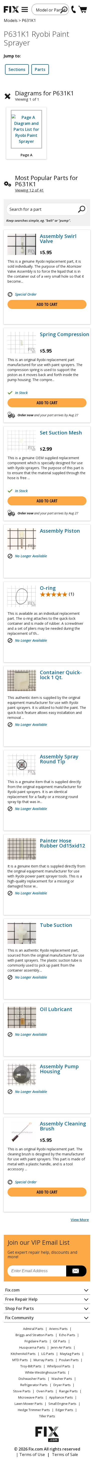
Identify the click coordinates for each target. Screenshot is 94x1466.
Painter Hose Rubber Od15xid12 (62, 843)
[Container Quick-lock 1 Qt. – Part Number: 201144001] (22, 680)
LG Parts (47, 1353)
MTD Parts (20, 1360)
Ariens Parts (58, 1328)
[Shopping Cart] (82, 9)
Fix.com (12, 1290)
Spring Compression (64, 334)
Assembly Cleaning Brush (63, 1126)
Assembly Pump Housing (59, 1069)
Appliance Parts (61, 1397)
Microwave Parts (30, 1397)
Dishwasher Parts (32, 1378)
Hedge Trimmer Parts (34, 1410)
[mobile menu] (25, 9)
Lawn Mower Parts (29, 1403)
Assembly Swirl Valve (58, 239)
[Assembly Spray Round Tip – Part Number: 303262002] (22, 764)
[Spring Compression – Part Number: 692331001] (22, 342)
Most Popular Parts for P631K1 (46, 181)
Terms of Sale (65, 1454)
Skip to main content (47, 13)
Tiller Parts (47, 1416)
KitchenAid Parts (23, 1353)
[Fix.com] (11, 9)
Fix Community (19, 1317)
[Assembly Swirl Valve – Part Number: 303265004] (22, 244)
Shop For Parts (19, 1308)
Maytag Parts (70, 1353)
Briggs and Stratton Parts (34, 1335)
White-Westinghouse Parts (45, 1372)
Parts (40, 69)
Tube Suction (56, 925)
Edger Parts (64, 1410)
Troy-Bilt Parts (30, 1366)
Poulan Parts (69, 1360)
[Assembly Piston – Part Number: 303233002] (22, 539)
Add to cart (47, 304)
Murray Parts (43, 1360)
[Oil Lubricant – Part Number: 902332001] (22, 1017)
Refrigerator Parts (34, 1385)
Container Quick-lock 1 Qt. (61, 675)
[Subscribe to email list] (76, 1270)
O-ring (48, 588)
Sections (17, 69)
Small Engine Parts (62, 1403)
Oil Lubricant (56, 1009)
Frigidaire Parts (36, 1341)
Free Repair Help (21, 1299)
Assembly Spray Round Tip (59, 759)
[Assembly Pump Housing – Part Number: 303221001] (22, 1074)
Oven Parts (44, 1391)
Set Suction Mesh (61, 432)
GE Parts (59, 1341)
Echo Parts (67, 1335)
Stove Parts (22, 1391)
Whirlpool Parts (58, 1366)
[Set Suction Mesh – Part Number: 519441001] (22, 440)
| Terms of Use (30, 1454)
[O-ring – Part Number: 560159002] (22, 596)
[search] (64, 9)
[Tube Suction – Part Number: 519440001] (22, 933)
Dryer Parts (62, 1385)
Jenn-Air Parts (61, 1347)
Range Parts (68, 1391)
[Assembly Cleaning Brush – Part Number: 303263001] (22, 1131)
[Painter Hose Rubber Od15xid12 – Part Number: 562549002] (22, 848)
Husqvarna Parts (32, 1347)
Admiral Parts (33, 1328)
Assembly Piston (60, 530)
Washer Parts (61, 1378)
